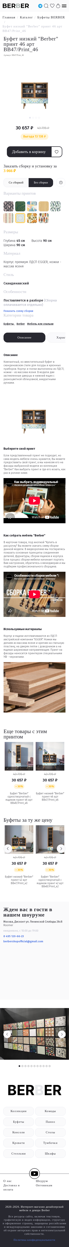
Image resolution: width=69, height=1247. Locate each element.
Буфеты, (9, 323)
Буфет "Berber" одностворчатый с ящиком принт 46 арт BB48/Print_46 (19, 798)
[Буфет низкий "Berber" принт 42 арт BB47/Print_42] (19, 839)
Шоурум (42, 1181)
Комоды (50, 1111)
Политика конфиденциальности (34, 1239)
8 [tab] (40, 1066)
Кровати (18, 1142)
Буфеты (18, 1121)
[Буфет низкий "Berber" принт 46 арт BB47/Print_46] (50, 756)
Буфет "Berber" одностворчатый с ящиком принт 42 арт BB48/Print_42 (50, 881)
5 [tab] (31, 1066)
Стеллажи (18, 1153)
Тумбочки (50, 1142)
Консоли (18, 1132)
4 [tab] (28, 1066)
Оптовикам (44, 1185)
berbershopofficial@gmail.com (23, 941)
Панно (50, 1121)
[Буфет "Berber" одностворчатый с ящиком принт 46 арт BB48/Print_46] (19, 756)
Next (61, 848)
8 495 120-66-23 (13, 936)
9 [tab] (43, 1066)
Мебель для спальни (40, 323)
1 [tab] (19, 1066)
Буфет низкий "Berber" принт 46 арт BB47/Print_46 (50, 796)
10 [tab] (46, 1066)
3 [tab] (25, 1066)
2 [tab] (22, 1066)
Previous (8, 848)
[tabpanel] (34, 1034)
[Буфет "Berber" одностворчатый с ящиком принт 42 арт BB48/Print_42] (50, 839)
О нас (7, 1181)
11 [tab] (49, 1066)
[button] (30, 118)
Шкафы (50, 1153)
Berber (21, 323)
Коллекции (19, 1111)
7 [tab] (37, 1066)
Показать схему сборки (18, 311)
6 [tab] (34, 1066)
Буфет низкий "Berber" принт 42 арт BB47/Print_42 (19, 880)
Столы (50, 1132)
